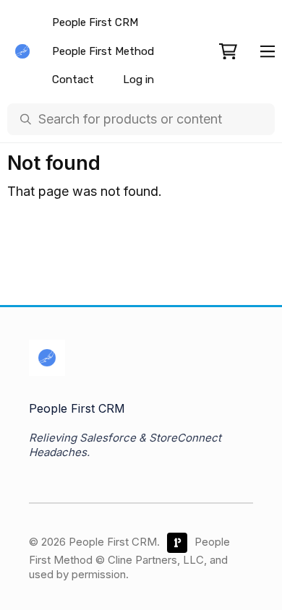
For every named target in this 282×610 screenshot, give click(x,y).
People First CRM (95, 22)
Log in (138, 79)
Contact (73, 79)
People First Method (103, 51)
